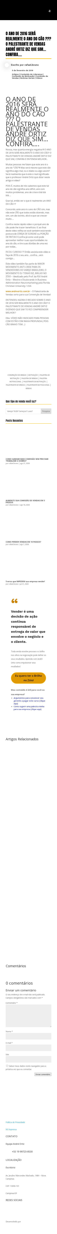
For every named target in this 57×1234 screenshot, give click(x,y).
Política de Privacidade (15, 1122)
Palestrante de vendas (15, 385)
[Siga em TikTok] (18, 1209)
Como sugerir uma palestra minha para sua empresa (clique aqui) (29, 708)
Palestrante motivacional (38, 385)
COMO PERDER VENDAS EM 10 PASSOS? (23, 542)
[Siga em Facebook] (13, 1209)
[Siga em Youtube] (24, 1209)
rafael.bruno (32, 64)
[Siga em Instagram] (8, 1209)
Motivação (33, 375)
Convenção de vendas (17, 375)
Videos (39, 78)
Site (7, 1054)
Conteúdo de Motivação (23, 76)
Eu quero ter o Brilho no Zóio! (28, 678)
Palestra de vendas (30, 378)
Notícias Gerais (27, 78)
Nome (9, 1031)
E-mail (9, 1043)
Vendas (29, 388)
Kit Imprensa (11, 1129)
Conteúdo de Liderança (31, 74)
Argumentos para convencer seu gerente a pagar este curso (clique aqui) (29, 701)
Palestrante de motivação (34, 381)
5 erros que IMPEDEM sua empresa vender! (25, 581)
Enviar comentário (43, 1074)
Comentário (11, 1003)
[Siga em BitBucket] (29, 1209)
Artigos (15, 74)
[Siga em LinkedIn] (34, 1209)
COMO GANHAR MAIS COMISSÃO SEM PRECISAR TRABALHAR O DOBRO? (27, 460)
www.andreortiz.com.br (18, 291)
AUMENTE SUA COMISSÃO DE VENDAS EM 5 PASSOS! (25, 501)
